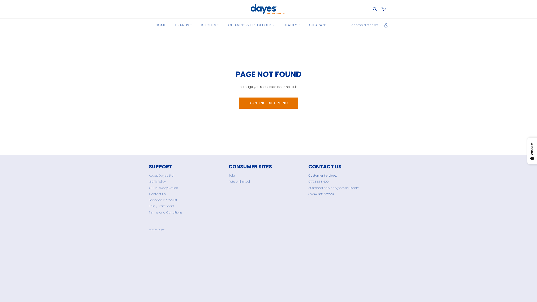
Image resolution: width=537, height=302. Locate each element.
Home (161, 25)
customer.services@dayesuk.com (333, 188)
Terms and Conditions (165, 212)
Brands (182, 25)
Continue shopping (268, 103)
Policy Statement (161, 206)
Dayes (161, 229)
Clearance (319, 25)
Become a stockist (363, 25)
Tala (232, 175)
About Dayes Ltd (161, 175)
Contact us (157, 194)
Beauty (291, 25)
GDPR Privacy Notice (163, 188)
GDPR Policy (157, 182)
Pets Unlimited (239, 182)
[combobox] (374, 9)
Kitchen (209, 25)
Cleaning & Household (250, 25)
